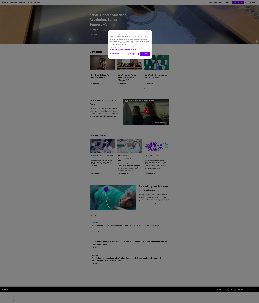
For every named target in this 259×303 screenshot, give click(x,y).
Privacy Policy (114, 49)
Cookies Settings (114, 53)
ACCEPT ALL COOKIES (144, 54)
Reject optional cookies (133, 54)
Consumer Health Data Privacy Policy (127, 49)
